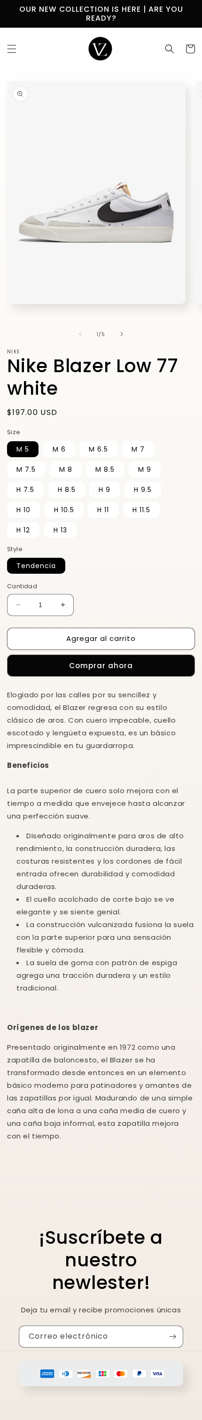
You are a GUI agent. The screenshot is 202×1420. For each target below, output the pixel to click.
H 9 (104, 489)
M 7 (138, 449)
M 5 (22, 449)
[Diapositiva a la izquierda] (80, 334)
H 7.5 (25, 489)
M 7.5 (26, 469)
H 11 (103, 510)
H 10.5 (64, 510)
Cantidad (22, 586)
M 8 (65, 469)
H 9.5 (143, 489)
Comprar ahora (101, 666)
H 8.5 (67, 489)
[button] (11, 49)
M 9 (144, 469)
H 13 (60, 530)
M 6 (59, 449)
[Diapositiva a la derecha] (121, 334)
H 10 (23, 510)
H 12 (23, 530)
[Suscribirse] (172, 1337)
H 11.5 (141, 510)
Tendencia (36, 565)
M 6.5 (98, 449)
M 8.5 (105, 469)
